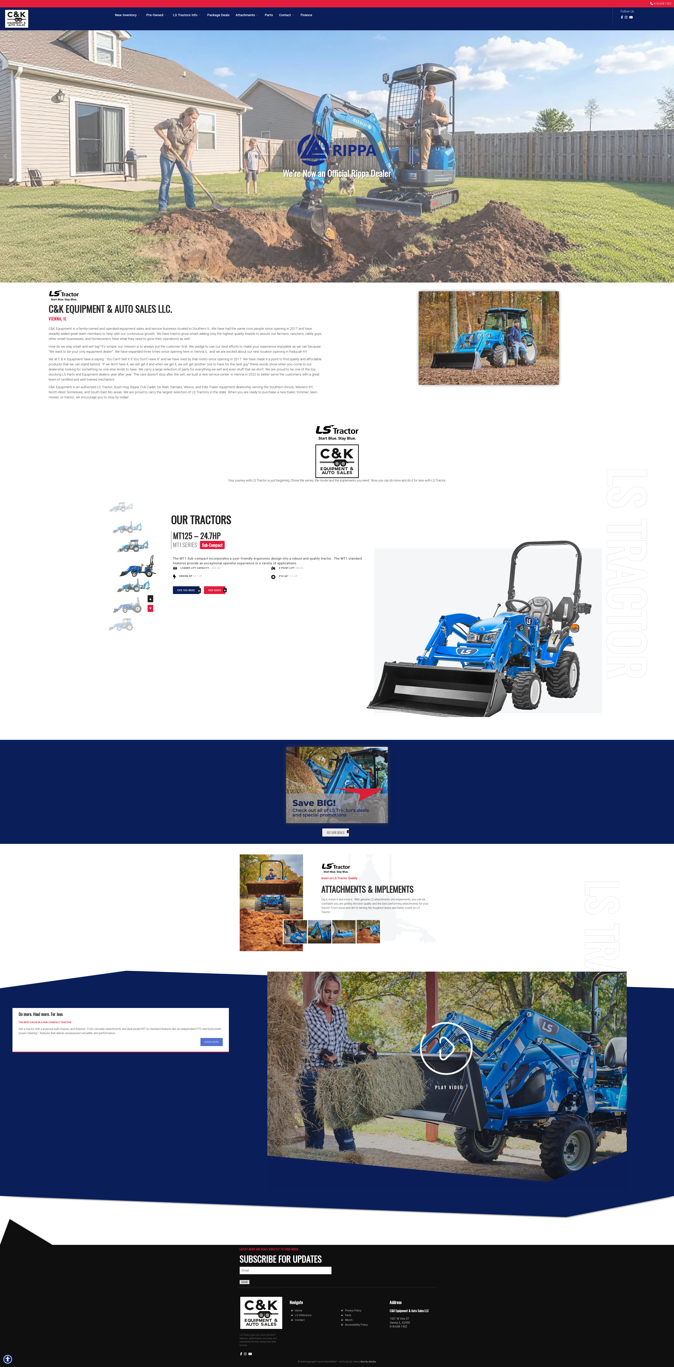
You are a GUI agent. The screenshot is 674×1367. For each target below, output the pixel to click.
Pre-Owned (154, 15)
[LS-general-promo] (337, 785)
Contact (285, 15)
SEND (244, 1282)
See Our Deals (336, 832)
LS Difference (303, 1315)
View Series (214, 590)
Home (298, 1310)
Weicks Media (368, 1361)
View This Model (186, 590)
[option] (137, 566)
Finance (306, 15)
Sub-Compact (212, 545)
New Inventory (126, 15)
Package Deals (218, 15)
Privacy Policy (353, 1310)
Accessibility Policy (356, 1324)
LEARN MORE (211, 1042)
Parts (269, 15)
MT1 (177, 545)
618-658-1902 (662, 3)
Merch (349, 1320)
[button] (5, 156)
